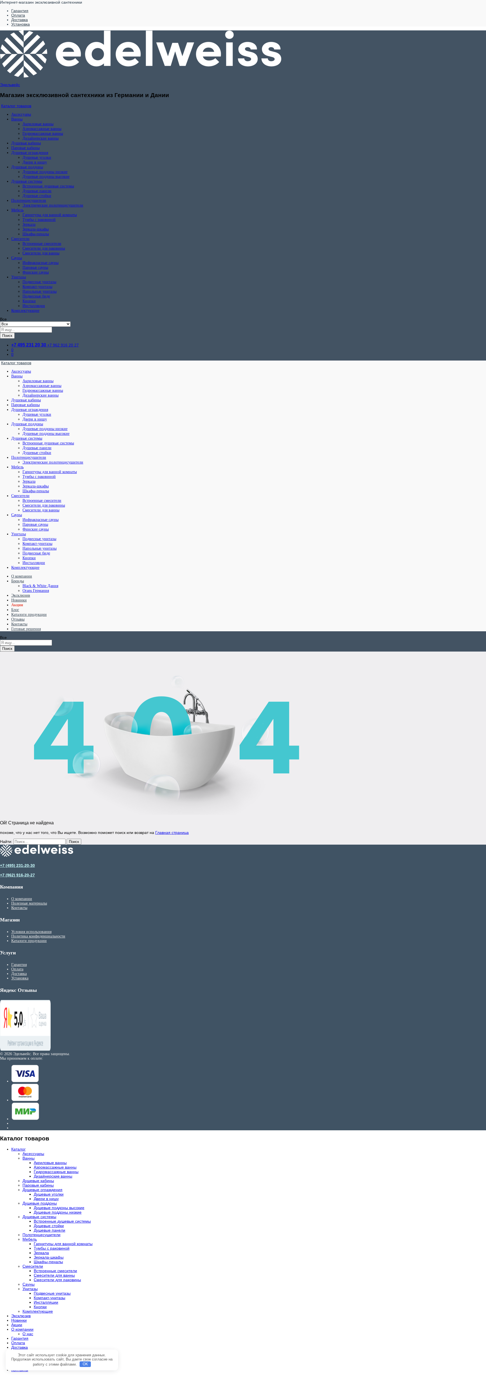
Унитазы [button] (18, 277)
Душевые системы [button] (26, 181)
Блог (15, 610)
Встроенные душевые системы (48, 186)
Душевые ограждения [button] (29, 153)
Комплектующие (25, 310)
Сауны (28, 1284)
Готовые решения (26, 629)
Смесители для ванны (40, 253)
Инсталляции (33, 306)
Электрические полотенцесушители (52, 205)
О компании (21, 576)
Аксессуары (21, 114)
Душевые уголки (36, 157)
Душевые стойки (36, 196)
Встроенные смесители (41, 243)
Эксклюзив (20, 595)
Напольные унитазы (39, 291)
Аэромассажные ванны (41, 129)
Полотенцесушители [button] (28, 200)
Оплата (18, 15)
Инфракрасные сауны (40, 263)
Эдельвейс (10, 84)
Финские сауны (35, 272)
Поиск (7, 336)
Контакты (19, 624)
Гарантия (19, 10)
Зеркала (28, 224)
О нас (27, 1334)
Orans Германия (35, 591)
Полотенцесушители (41, 1234)
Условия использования (31, 932)
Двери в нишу (34, 162)
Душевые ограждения (42, 1189)
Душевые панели (36, 191)
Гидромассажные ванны (42, 133)
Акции (17, 605)
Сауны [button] (16, 258)
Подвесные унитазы (39, 282)
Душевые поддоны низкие (45, 172)
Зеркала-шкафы (35, 229)
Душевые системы (39, 1216)
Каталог (18, 1149)
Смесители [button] (20, 239)
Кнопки (29, 301)
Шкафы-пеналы (35, 234)
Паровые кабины (25, 148)
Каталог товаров (16, 106)
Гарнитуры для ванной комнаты (49, 215)
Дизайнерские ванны (40, 138)
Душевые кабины (26, 143)
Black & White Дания (40, 586)
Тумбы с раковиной (39, 220)
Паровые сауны (35, 267)
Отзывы (17, 619)
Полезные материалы (29, 903)
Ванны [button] (16, 119)
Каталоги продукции (29, 614)
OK (85, 1364)
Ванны (28, 1158)
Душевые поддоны (39, 1203)
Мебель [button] (17, 210)
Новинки (19, 600)
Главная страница (172, 832)
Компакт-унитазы (37, 287)
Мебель (29, 1239)
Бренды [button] (17, 581)
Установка (20, 24)
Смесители (32, 1266)
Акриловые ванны (37, 124)
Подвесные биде (36, 296)
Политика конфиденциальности (38, 936)
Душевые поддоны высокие (45, 176)
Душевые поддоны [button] (27, 167)
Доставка (19, 19)
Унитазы (30, 1288)
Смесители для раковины (43, 248)
